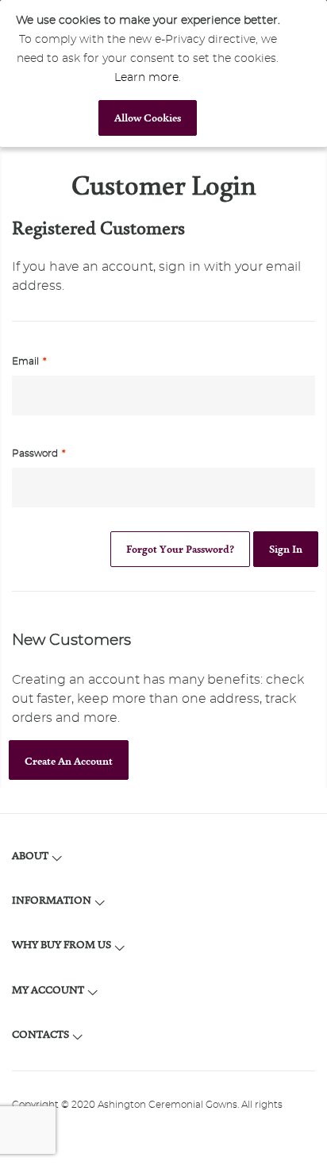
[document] (147, 73)
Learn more (146, 77)
